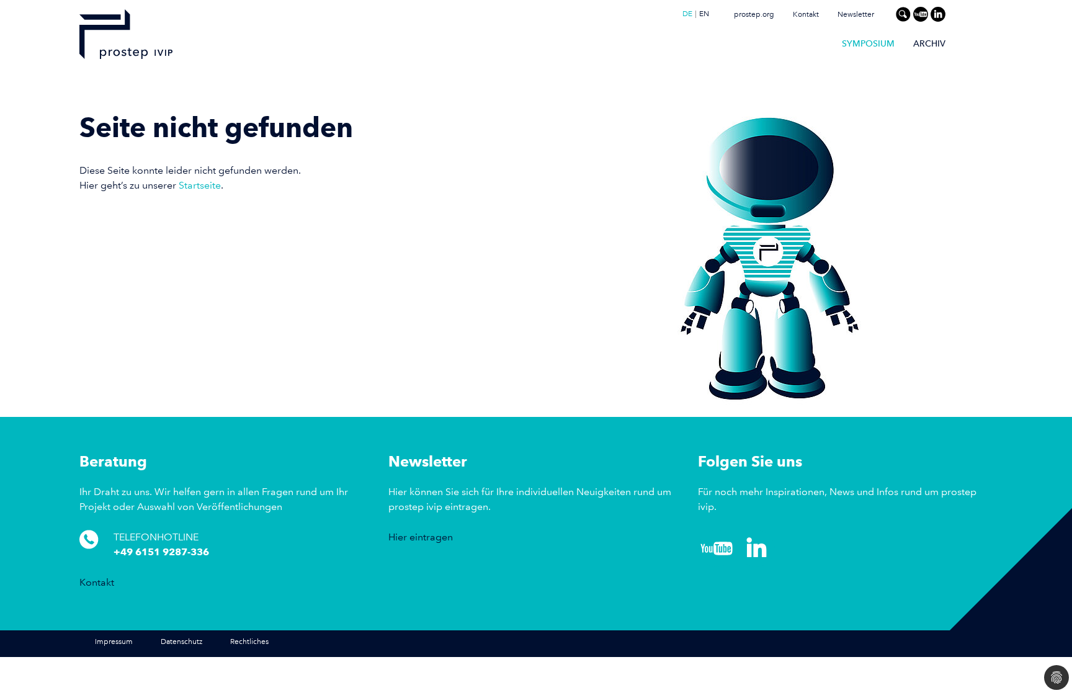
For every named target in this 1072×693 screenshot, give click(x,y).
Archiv (929, 43)
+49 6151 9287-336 (161, 552)
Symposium (868, 43)
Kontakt (806, 14)
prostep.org (754, 14)
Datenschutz (181, 641)
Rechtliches (249, 641)
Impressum (114, 641)
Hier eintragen (420, 537)
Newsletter (856, 14)
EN (704, 14)
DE (687, 14)
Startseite (200, 185)
